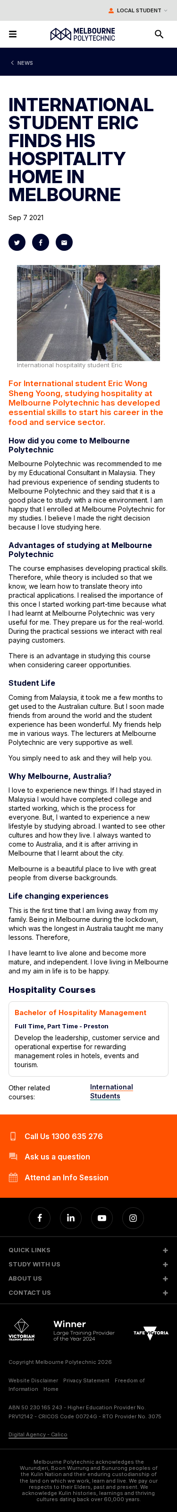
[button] (88, 1250)
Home (51, 1389)
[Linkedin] (71, 1218)
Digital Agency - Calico (37, 1434)
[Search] (159, 34)
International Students (111, 1091)
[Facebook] (40, 1218)
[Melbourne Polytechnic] (82, 34)
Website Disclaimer (33, 1380)
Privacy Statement (86, 1380)
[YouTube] (102, 1218)
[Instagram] (133, 1218)
